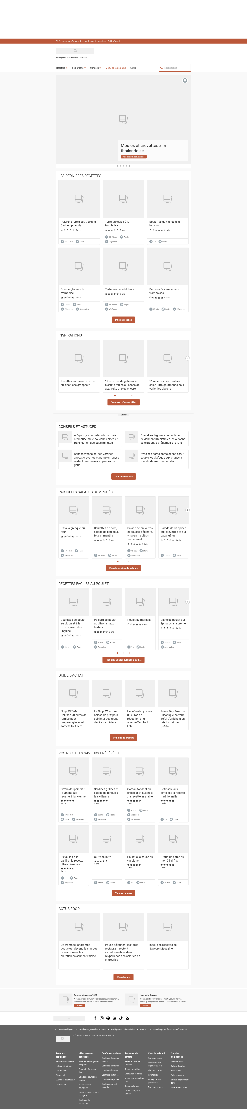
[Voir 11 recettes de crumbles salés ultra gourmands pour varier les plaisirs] (167, 358)
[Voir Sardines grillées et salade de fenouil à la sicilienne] (107, 771)
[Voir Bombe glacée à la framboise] (79, 266)
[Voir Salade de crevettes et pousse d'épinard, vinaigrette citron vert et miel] (140, 510)
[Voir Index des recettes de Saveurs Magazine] (167, 927)
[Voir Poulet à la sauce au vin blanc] (140, 839)
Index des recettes (97, 41)
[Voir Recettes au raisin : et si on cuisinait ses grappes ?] (79, 358)
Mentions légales (65, 1029)
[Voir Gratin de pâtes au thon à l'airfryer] (173, 839)
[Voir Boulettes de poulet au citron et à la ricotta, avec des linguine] (74, 602)
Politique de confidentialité (123, 1029)
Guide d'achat (114, 41)
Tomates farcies (132, 1086)
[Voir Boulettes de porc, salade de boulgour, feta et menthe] (107, 510)
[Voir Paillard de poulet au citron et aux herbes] (107, 602)
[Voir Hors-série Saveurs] (131, 999)
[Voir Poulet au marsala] (140, 602)
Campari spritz (62, 1084)
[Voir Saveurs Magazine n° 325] (65, 999)
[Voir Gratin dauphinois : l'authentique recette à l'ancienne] (74, 771)
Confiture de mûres (110, 1065)
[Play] (185, 80)
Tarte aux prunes (155, 1087)
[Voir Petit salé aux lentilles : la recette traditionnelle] (173, 771)
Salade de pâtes (178, 1066)
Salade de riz (176, 1070)
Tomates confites (132, 1069)
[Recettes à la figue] (124, 118)
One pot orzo (61, 1070)
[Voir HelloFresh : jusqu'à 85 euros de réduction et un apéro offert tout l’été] (140, 693)
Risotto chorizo (155, 1070)
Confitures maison (111, 1053)
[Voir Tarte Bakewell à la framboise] (123, 199)
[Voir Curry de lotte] (107, 839)
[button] (123, 319)
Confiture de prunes (110, 1079)
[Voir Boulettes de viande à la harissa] (167, 199)
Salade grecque (178, 1075)
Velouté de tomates (133, 1073)
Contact (143, 1029)
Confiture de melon (110, 1070)
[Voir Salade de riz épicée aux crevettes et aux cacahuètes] (174, 510)
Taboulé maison (178, 1061)
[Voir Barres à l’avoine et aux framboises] (167, 266)
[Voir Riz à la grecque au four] (74, 510)
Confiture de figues (110, 1074)
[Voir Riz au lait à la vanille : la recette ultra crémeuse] (74, 839)
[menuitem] (61, 68)
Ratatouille (153, 1074)
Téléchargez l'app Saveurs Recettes (71, 41)
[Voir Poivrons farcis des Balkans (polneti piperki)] (79, 199)
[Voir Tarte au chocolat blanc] (123, 266)
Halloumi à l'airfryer (64, 1066)
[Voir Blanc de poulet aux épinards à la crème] (174, 602)
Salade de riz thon (179, 1087)
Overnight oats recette (65, 1079)
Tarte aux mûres (155, 1058)
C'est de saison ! (156, 1053)
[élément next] (187, 369)
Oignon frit (60, 1075)
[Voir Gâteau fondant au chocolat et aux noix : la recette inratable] (140, 771)
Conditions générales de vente (92, 1029)
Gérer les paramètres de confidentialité (170, 1029)
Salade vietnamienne (65, 1061)
